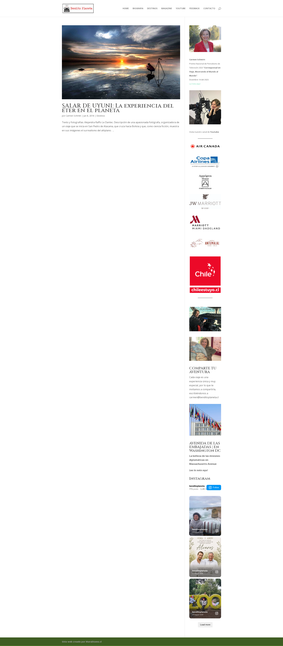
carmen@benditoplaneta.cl (204, 397)
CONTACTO (209, 8)
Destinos (100, 115)
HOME (126, 8)
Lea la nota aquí (198, 470)
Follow (216, 487)
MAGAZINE (166, 8)
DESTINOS (152, 8)
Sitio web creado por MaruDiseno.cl (82, 641)
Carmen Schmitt (73, 115)
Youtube (214, 132)
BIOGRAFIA (138, 8)
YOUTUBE (181, 8)
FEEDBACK (194, 8)
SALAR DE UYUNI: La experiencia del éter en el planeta (118, 108)
